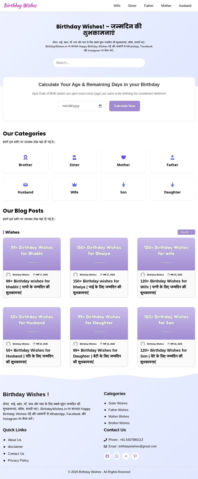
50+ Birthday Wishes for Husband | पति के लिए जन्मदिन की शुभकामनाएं (29, 356)
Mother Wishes (118, 416)
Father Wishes (118, 410)
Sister (132, 6)
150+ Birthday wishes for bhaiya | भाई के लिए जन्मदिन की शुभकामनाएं (97, 287)
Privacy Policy (18, 460)
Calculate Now (124, 106)
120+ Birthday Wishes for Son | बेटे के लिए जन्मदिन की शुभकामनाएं (163, 356)
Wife (117, 6)
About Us (14, 440)
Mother (166, 6)
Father (149, 6)
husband (185, 6)
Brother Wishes (119, 423)
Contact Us (16, 454)
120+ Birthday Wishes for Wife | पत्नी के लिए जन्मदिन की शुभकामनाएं (163, 287)
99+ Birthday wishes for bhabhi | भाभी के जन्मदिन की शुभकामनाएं (28, 287)
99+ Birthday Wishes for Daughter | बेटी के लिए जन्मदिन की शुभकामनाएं (97, 356)
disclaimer (15, 447)
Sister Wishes (117, 403)
